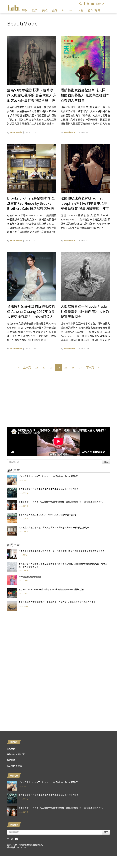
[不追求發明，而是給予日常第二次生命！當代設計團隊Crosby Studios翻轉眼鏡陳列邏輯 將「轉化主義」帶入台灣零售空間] (12, 567)
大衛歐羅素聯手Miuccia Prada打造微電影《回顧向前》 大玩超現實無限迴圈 (85, 311)
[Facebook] (85, 3)
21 (36, 367)
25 (65, 367)
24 (58, 367)
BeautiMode (16, 132)
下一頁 (90, 367)
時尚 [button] (25, 10)
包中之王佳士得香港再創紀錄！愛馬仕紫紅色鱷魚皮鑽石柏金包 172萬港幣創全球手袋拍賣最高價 (61, 551)
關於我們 (11, 748)
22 (44, 367)
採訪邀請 (11, 760)
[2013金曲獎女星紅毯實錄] (12, 579)
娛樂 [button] (35, 10)
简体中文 (100, 3)
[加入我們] (93, 3)
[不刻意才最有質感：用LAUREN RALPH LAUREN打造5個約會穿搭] (12, 518)
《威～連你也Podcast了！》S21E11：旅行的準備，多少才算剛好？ (49, 476)
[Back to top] (107, 846)
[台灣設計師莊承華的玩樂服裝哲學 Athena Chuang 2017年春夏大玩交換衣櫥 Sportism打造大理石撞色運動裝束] (31, 276)
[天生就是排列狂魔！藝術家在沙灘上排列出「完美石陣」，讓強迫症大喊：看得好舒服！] (12, 605)
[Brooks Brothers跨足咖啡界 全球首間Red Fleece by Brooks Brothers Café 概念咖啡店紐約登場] (31, 168)
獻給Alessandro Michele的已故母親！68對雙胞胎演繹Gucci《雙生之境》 (52, 589)
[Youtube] (89, 3)
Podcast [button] (68, 10)
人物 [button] (81, 10)
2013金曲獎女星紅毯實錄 (30, 576)
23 (51, 367)
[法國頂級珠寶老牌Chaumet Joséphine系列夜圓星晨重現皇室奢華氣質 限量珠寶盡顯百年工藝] (85, 168)
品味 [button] (55, 10)
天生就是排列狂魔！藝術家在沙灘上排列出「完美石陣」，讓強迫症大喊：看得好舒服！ (57, 602)
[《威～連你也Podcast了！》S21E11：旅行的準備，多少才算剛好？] (12, 479)
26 (73, 367)
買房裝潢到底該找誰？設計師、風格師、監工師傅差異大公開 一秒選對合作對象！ (55, 527)
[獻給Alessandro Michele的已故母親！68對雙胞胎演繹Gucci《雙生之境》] (12, 592)
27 (80, 367)
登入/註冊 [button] (94, 10)
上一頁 (27, 367)
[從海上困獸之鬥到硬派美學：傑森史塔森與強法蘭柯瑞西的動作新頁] (12, 492)
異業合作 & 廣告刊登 (16, 754)
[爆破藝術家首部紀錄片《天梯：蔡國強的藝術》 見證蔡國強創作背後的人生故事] (85, 59)
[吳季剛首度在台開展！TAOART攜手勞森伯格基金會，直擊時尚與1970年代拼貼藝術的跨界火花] (12, 505)
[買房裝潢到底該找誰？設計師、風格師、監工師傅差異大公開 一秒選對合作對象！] (12, 530)
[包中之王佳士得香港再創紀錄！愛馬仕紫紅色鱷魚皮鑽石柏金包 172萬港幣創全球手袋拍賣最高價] (12, 554)
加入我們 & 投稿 (14, 765)
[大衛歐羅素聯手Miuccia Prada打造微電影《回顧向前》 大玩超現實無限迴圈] (85, 276)
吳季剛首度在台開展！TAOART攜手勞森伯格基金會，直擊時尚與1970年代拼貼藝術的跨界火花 (61, 502)
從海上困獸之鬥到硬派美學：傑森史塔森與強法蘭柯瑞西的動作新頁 (48, 489)
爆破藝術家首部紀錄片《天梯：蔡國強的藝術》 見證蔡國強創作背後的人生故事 (85, 95)
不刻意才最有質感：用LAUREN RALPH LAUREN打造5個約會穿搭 (47, 514)
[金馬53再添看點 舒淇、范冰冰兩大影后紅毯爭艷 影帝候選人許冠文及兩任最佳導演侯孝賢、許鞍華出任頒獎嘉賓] (31, 59)
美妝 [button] (45, 10)
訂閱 (106, 461)
